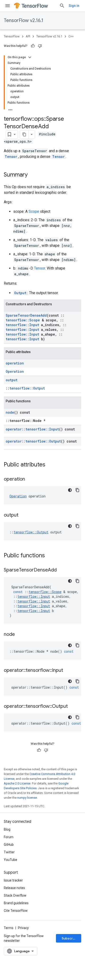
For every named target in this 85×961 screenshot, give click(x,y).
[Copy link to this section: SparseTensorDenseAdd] (61, 570)
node (10, 412)
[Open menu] (7, 5)
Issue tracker (13, 880)
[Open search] (62, 6)
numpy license (27, 797)
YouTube (10, 860)
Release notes (14, 888)
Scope (34, 211)
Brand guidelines (16, 903)
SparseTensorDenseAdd (26, 315)
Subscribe (70, 938)
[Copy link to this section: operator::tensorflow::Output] (72, 706)
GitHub (9, 844)
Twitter (9, 852)
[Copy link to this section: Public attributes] (50, 465)
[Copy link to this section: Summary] (32, 175)
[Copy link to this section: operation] (29, 479)
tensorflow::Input (22, 325)
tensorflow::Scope (23, 320)
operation (15, 363)
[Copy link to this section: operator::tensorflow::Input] (67, 670)
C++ (71, 36)
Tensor (11, 156)
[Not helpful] (39, 45)
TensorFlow (12, 36)
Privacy (23, 928)
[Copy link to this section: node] (19, 635)
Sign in (74, 6)
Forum (8, 837)
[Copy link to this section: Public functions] (49, 556)
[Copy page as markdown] (24, 134)
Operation (15, 371)
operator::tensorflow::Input (32, 429)
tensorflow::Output (27, 388)
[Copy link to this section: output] (23, 515)
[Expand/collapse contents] (30, 57)
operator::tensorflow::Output (33, 441)
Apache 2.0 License (17, 783)
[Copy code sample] (77, 490)
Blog (7, 829)
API (28, 36)
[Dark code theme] (70, 490)
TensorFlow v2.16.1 (23, 20)
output (11, 380)
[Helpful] (32, 45)
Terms (8, 928)
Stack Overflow (15, 895)
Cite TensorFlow (16, 910)
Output (20, 293)
